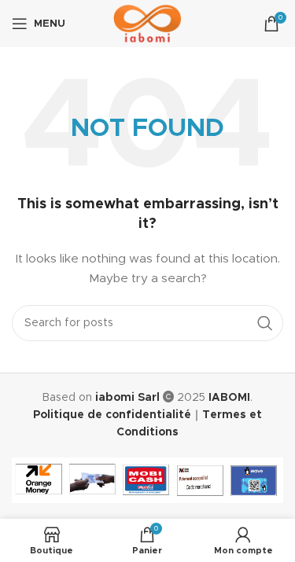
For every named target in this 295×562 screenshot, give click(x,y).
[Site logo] (147, 23)
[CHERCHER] (265, 323)
